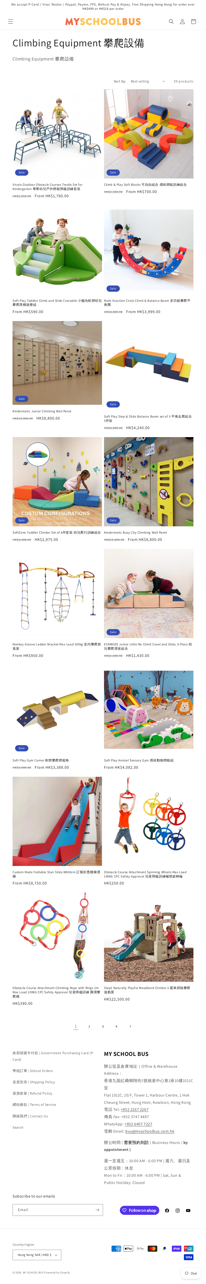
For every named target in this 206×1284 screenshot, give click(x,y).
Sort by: (120, 81)
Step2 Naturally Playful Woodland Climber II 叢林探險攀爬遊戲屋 (147, 990)
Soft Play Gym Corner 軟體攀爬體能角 (41, 760)
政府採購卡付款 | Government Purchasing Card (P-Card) (53, 1056)
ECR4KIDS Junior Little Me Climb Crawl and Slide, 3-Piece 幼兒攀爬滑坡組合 (148, 646)
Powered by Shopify (57, 1272)
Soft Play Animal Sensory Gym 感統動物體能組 (139, 760)
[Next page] (130, 1026)
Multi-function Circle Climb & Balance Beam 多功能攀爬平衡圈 (147, 303)
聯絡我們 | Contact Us (30, 1116)
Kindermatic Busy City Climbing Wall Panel (135, 533)
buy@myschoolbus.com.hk (149, 1131)
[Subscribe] (97, 1210)
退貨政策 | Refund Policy (32, 1093)
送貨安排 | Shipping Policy (34, 1082)
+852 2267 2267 (134, 1109)
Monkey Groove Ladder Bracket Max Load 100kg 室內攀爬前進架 (57, 646)
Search (18, 1127)
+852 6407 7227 (138, 1124)
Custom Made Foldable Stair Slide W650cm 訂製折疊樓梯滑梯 (56, 874)
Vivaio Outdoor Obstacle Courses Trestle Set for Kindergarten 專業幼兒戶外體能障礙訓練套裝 (47, 187)
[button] (10, 21)
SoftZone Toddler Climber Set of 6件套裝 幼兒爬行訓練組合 (57, 533)
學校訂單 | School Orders (33, 1070)
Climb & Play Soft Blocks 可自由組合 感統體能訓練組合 (145, 185)
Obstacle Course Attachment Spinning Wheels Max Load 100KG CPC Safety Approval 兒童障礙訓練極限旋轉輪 (145, 874)
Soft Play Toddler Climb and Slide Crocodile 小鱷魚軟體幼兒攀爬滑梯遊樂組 (57, 303)
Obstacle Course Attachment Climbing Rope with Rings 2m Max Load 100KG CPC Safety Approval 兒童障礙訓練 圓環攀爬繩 (56, 992)
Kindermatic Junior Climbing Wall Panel (42, 411)
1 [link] (76, 1026)
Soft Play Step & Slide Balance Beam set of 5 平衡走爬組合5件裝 (148, 419)
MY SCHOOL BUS (33, 1272)
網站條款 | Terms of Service (34, 1104)
